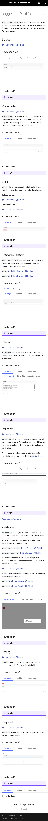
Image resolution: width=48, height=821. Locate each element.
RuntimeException (27, 599)
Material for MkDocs (16, 818)
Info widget (19, 58)
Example (10, 97)
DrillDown (39, 456)
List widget (7, 58)
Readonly (16, 289)
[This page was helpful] (22, 809)
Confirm (40, 599)
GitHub (21, 45)
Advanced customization (12, 519)
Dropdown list (9, 376)
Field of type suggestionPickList (28, 376)
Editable (7, 289)
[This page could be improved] (25, 809)
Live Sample (9, 45)
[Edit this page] (44, 13)
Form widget (31, 58)
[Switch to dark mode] (39, 2)
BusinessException (10, 599)
